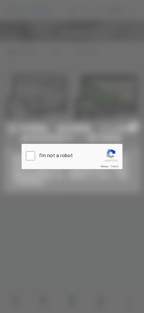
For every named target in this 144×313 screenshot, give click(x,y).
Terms (115, 166)
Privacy (104, 166)
